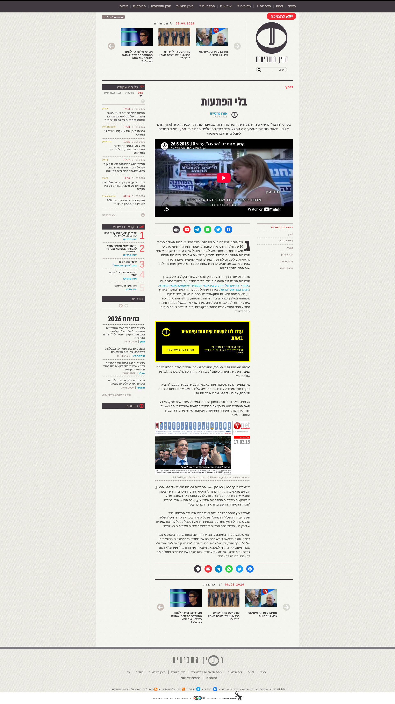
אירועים (226, 6)
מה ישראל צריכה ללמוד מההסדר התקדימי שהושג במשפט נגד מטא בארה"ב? (137, 56)
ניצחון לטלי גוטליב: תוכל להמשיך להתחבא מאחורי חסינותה (121, 249)
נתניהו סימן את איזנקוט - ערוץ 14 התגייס (213, 53)
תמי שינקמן (287, 254)
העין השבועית (161, 6)
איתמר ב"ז (139, 356)
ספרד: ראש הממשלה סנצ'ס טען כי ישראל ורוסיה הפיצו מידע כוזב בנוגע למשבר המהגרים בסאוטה (124, 167)
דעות (279, 6)
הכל (140, 92)
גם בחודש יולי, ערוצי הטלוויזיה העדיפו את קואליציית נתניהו (126, 382)
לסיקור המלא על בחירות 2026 (116, 395)
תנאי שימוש (248, 689)
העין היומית (185, 6)
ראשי (292, 6)
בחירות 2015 (286, 241)
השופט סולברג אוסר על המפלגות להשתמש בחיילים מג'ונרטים (125, 350)
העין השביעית (112, 92)
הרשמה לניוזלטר (113, 17)
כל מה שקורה (127, 87)
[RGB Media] (199, 698)
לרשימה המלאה (109, 215)
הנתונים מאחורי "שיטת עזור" (123, 274)
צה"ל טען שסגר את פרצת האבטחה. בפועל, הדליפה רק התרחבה (127, 149)
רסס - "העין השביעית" (142, 689)
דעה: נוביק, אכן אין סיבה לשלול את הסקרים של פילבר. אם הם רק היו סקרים (123, 186)
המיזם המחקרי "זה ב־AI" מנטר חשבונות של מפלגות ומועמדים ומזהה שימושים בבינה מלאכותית (125, 116)
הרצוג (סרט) (286, 268)
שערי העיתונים (128, 261)
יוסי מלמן (131, 289)
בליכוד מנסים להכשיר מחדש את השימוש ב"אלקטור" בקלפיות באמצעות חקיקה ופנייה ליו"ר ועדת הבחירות (124, 333)
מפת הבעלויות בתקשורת (206, 672)
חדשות (129, 92)
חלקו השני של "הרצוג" (234, 289)
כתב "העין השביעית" (125, 265)
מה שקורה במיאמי (125, 285)
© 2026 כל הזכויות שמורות (271, 689)
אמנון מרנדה (286, 261)
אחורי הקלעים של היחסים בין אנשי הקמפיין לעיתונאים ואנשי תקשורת (203, 285)
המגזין (290, 247)
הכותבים (139, 6)
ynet (289, 87)
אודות (124, 6)
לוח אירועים (235, 672)
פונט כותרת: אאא (119, 689)
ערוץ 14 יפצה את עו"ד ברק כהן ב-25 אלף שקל (120, 234)
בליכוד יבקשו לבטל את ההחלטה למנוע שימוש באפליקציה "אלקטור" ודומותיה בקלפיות (123, 366)
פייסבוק (131, 406)
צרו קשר (225, 689)
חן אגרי (141, 387)
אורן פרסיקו (218, 113)
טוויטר (192, 689)
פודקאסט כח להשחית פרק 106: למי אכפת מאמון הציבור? (174, 55)
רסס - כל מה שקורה (171, 689)
